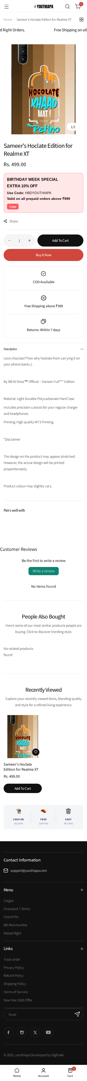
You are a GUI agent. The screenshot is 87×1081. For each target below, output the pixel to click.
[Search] (67, 6)
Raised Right (12, 933)
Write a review (44, 570)
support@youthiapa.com (28, 870)
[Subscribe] (77, 1014)
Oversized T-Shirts (17, 908)
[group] (43, 89)
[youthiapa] (43, 6)
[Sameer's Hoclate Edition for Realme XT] (23, 736)
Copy (12, 206)
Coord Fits (11, 916)
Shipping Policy (15, 983)
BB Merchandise (15, 925)
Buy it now (43, 255)
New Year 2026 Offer (18, 1000)
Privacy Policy (14, 967)
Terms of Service (16, 992)
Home (8, 19)
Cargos (9, 900)
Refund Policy (14, 975)
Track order (12, 959)
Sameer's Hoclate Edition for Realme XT (21, 767)
